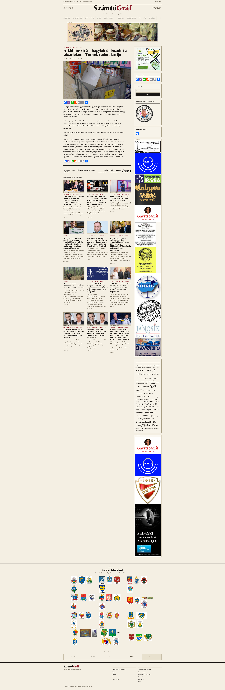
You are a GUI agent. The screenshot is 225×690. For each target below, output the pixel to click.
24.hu (141, 365)
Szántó (112, 8)
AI (146, 365)
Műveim (153, 407)
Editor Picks (142, 386)
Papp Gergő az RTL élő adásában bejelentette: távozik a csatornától (119, 198)
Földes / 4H (140, 399)
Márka (143, 407)
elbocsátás (146, 390)
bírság (149, 378)
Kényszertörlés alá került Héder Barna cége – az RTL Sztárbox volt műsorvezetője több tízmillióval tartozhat (73, 200)
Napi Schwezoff (144, 409)
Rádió (144, 416)
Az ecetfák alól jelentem (72, 47)
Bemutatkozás (142, 672)
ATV (156, 367)
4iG (137, 365)
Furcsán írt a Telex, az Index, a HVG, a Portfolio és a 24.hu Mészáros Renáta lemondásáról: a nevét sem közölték (97, 200)
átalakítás (156, 428)
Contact (140, 677)
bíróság (155, 378)
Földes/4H (142, 18)
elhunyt (153, 390)
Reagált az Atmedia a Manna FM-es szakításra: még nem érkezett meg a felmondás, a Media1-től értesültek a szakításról (97, 242)
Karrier (140, 404)
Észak (99, 18)
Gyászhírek (108, 18)
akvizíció (151, 365)
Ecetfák (66, 18)
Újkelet (150, 425)
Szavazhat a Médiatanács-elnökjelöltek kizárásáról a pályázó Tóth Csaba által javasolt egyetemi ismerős (73, 333)
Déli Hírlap (120, 18)
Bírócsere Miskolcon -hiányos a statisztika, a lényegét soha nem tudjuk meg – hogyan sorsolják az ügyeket (97, 288)
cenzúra (150, 381)
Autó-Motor (89, 18)
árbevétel (149, 428)
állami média (141, 428)
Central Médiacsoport (141, 381)
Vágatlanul (77, 18)
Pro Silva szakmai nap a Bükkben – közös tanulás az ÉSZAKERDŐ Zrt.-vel (73, 286)
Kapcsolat (158, 1)
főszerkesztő (148, 399)
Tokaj (118, 633)
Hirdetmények (151, 401)
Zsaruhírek (131, 18)
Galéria (152, 18)
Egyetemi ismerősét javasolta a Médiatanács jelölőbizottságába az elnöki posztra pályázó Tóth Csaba (96, 333)
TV (139, 418)
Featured (140, 394)
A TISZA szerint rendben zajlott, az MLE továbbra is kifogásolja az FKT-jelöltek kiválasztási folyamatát (120, 288)
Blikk (145, 378)
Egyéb (65, 236)
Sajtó (154, 415)
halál (141, 401)
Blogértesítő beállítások (144, 674)
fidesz (155, 397)
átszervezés (139, 430)
